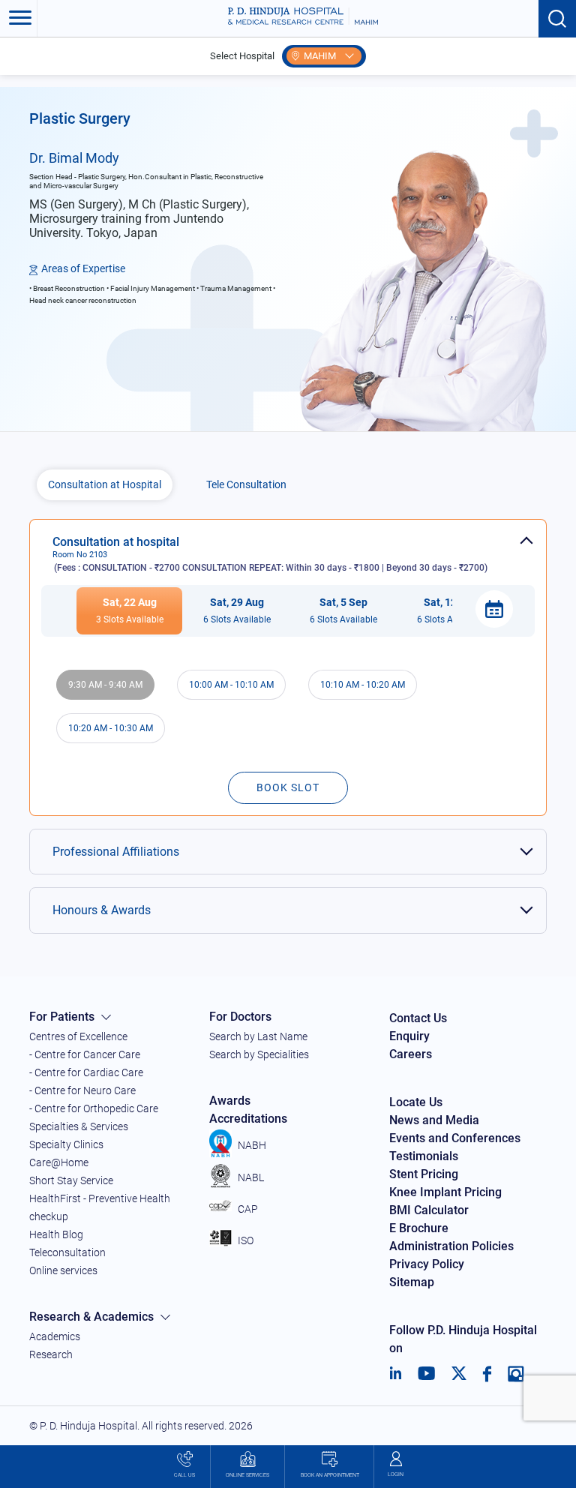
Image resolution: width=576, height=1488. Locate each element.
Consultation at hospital (270, 553)
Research (51, 1354)
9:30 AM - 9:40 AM (105, 685)
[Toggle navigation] (19, 19)
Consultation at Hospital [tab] (104, 484)
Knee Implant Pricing (445, 1192)
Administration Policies (451, 1246)
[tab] (288, 546)
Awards (229, 1101)
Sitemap (411, 1282)
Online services (63, 1270)
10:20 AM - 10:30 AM (110, 728)
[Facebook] (487, 1374)
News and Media (434, 1120)
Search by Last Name (258, 1036)
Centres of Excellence (78, 1036)
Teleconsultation (67, 1252)
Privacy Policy (426, 1264)
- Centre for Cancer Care (84, 1054)
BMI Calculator (429, 1210)
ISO (246, 1240)
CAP (248, 1209)
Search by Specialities (259, 1054)
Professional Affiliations (115, 851)
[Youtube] (426, 1374)
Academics (54, 1336)
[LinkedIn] (395, 1374)
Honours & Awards (101, 910)
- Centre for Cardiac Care (86, 1072)
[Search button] (557, 19)
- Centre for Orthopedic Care (93, 1108)
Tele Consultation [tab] (246, 484)
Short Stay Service (71, 1180)
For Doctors (240, 1017)
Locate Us (415, 1102)
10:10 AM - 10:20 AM (362, 685)
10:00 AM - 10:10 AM (231, 685)
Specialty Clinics (66, 1144)
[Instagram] (516, 1374)
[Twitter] (459, 1374)
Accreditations (248, 1119)
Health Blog (56, 1234)
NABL (251, 1178)
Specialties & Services (78, 1126)
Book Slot (288, 788)
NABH (252, 1145)
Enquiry (409, 1036)
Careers (410, 1054)
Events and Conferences (454, 1138)
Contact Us (418, 1018)
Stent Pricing (423, 1174)
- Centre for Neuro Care (82, 1090)
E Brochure (418, 1228)
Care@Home (58, 1162)
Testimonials (423, 1156)
